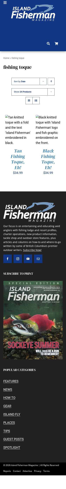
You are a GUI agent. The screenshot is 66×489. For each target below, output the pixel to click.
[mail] (38, 259)
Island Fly (11, 414)
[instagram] (18, 259)
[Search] (48, 44)
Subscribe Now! (32, 250)
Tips (6, 431)
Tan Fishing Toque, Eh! (18, 159)
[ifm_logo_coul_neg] (33, 6)
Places (9, 422)
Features (10, 381)
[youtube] (28, 259)
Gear (7, 406)
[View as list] (36, 100)
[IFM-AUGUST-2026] (33, 282)
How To (9, 397)
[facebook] (7, 259)
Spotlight (11, 447)
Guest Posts (13, 439)
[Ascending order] (51, 81)
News (7, 389)
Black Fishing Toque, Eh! (48, 159)
